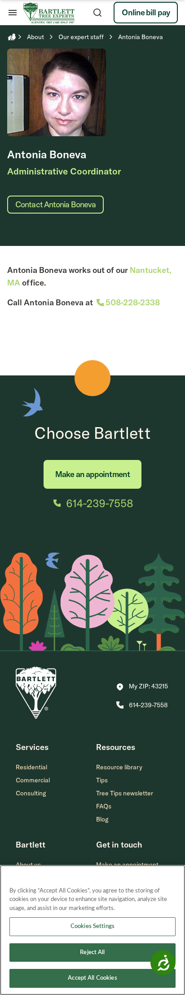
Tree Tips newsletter (124, 793)
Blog (102, 819)
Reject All (92, 952)
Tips (102, 780)
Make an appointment (92, 474)
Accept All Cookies (92, 978)
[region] (92, 930)
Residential (31, 767)
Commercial (33, 780)
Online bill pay (146, 12)
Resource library (119, 767)
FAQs (103, 806)
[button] (142, 687)
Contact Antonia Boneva (55, 204)
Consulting (31, 793)
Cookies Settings (92, 926)
